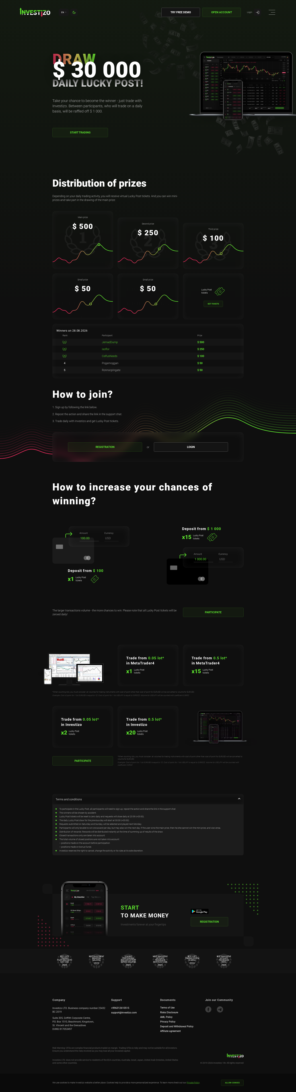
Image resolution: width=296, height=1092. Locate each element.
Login (191, 447)
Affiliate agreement (170, 1031)
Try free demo (181, 12)
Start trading (80, 132)
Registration (105, 447)
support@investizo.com (124, 1012)
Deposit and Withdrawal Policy (176, 1026)
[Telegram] (220, 1009)
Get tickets (213, 304)
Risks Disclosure (169, 1012)
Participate (213, 612)
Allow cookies (232, 1083)
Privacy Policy (167, 1021)
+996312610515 (120, 1007)
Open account (221, 12)
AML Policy (166, 1017)
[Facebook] (208, 1009)
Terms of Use (167, 1007)
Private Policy (193, 1082)
